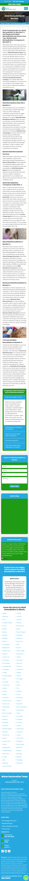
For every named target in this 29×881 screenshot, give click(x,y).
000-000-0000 (14, 4)
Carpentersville (6, 666)
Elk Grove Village (7, 713)
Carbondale (5, 660)
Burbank (4, 654)
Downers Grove (6, 700)
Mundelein (19, 635)
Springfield (19, 719)
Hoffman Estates (7, 750)
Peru (17, 688)
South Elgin (19, 716)
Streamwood (19, 729)
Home (2, 23)
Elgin (3, 710)
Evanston (5, 719)
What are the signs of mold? (13, 397)
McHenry (18, 622)
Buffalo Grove (6, 651)
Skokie (18, 713)
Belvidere (5, 638)
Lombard (18, 619)
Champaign (5, 669)
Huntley (4, 757)
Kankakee (5, 763)
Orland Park (19, 669)
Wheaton (19, 750)
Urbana (18, 735)
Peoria (18, 685)
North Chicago (20, 651)
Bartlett (8, 23)
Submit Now (14, 486)
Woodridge (19, 760)
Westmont (19, 747)
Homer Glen (5, 754)
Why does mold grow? (11, 440)
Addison (4, 613)
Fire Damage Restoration (9, 821)
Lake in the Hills (6, 766)
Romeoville (19, 704)
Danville (4, 688)
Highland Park (6, 747)
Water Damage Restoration (10, 826)
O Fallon (18, 657)
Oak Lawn (19, 663)
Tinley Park (19, 732)
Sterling (18, 725)
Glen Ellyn (5, 725)
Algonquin (5, 616)
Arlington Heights (7, 622)
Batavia (4, 632)
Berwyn (4, 641)
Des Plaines (5, 697)
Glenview (4, 732)
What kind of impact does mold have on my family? (12, 446)
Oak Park (19, 666)
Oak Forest (19, 660)
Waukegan (19, 741)
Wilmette (18, 757)
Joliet (3, 760)
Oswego (18, 672)
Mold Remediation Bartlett (18, 23)
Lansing (18, 613)
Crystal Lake (5, 685)
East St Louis (6, 704)
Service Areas (6, 829)
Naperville (19, 638)
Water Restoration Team (14, 776)
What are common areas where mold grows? (12, 435)
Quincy (18, 694)
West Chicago (20, 744)
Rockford (18, 700)
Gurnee (4, 738)
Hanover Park (6, 741)
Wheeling (19, 754)
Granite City (5, 735)
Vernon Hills (19, 738)
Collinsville (5, 682)
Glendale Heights (7, 729)
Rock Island (19, 697)
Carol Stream (6, 663)
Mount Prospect (21, 632)
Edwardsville (5, 707)
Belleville (4, 635)
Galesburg (5, 722)
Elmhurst (5, 716)
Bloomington (6, 644)
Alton (3, 619)
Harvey (4, 744)
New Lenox (19, 641)
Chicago (4, 672)
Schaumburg (20, 710)
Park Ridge (19, 679)
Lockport (18, 616)
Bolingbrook (6, 647)
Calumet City (5, 657)
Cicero (4, 679)
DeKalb (4, 694)
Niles (17, 644)
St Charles (19, 722)
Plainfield (18, 691)
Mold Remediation (7, 823)
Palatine (18, 676)
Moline (18, 629)
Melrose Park (20, 626)
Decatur (4, 691)
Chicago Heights (7, 676)
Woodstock (19, 763)
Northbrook (19, 654)
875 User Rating (18, 1)
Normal (18, 647)
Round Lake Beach (21, 707)
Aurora (4, 626)
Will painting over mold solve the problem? (13, 428)
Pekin (18, 682)
